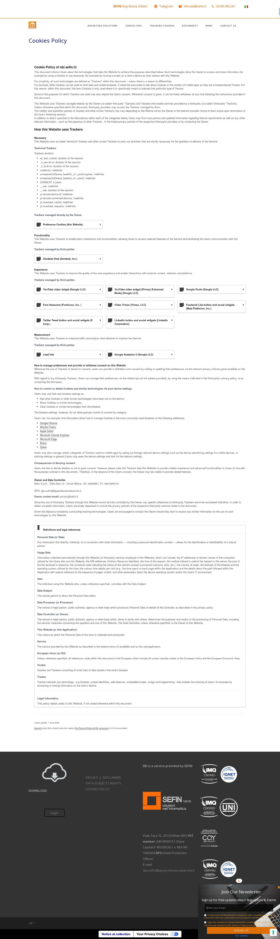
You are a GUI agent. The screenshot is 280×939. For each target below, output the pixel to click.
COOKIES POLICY (98, 789)
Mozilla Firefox (48, 427)
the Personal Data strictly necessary (92, 728)
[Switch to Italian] (246, 6)
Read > (272, 925)
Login (54, 813)
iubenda (38, 728)
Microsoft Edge (48, 439)
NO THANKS (241, 935)
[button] (241, 892)
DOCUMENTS (190, 25)
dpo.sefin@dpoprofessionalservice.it (168, 870)
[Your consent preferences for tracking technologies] (273, 932)
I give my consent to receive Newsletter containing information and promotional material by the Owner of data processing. (238, 924)
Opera (43, 447)
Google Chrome (48, 423)
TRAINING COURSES (162, 25)
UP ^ (32, 923)
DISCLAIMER (112, 777)
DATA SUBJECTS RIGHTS (103, 783)
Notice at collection (116, 934)
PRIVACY (92, 777)
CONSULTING (133, 25)
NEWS (209, 25)
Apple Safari (47, 431)
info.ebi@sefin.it (195, 6)
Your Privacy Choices (152, 934)
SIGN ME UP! (241, 930)
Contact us (228, 25)
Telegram (166, 6)
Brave (43, 443)
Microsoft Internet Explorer (54, 435)
